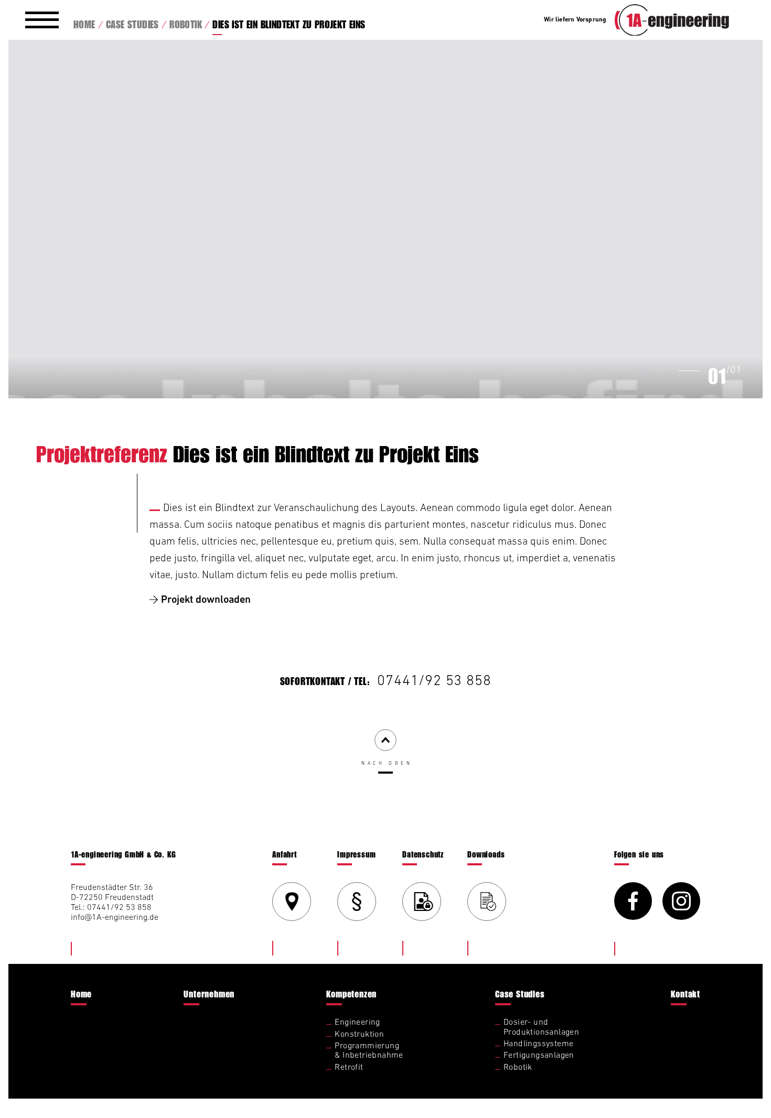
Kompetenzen (351, 994)
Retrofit (349, 1066)
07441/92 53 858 (434, 679)
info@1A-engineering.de (114, 916)
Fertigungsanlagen (539, 1054)
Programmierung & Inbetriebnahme (369, 1049)
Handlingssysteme (538, 1043)
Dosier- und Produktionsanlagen (541, 1026)
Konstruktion (359, 1033)
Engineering (357, 1021)
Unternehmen (209, 994)
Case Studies (520, 994)
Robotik (518, 1066)
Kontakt (685, 994)
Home (81, 994)
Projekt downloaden (206, 599)
